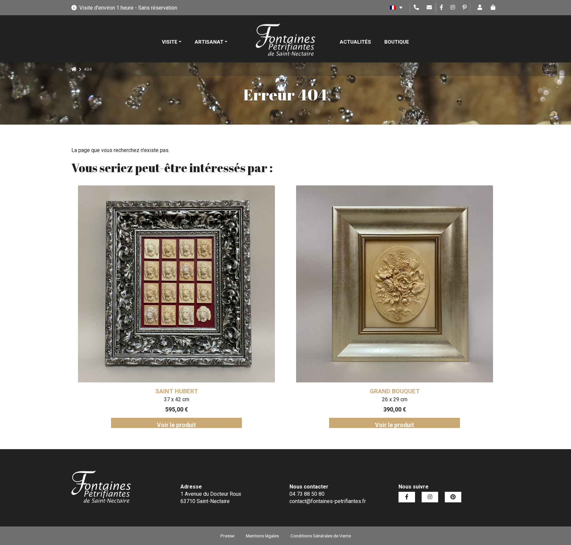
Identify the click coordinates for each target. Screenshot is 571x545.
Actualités (355, 42)
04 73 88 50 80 (306, 494)
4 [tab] (290, 433)
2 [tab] (270, 433)
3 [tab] (280, 433)
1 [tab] (260, 433)
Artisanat (209, 42)
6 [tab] (310, 433)
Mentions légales (262, 535)
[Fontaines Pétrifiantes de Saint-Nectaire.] (73, 69)
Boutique (396, 42)
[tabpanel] (176, 306)
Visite (169, 42)
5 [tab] (300, 433)
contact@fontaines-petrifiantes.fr (327, 501)
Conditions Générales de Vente (320, 535)
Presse (227, 535)
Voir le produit (176, 425)
